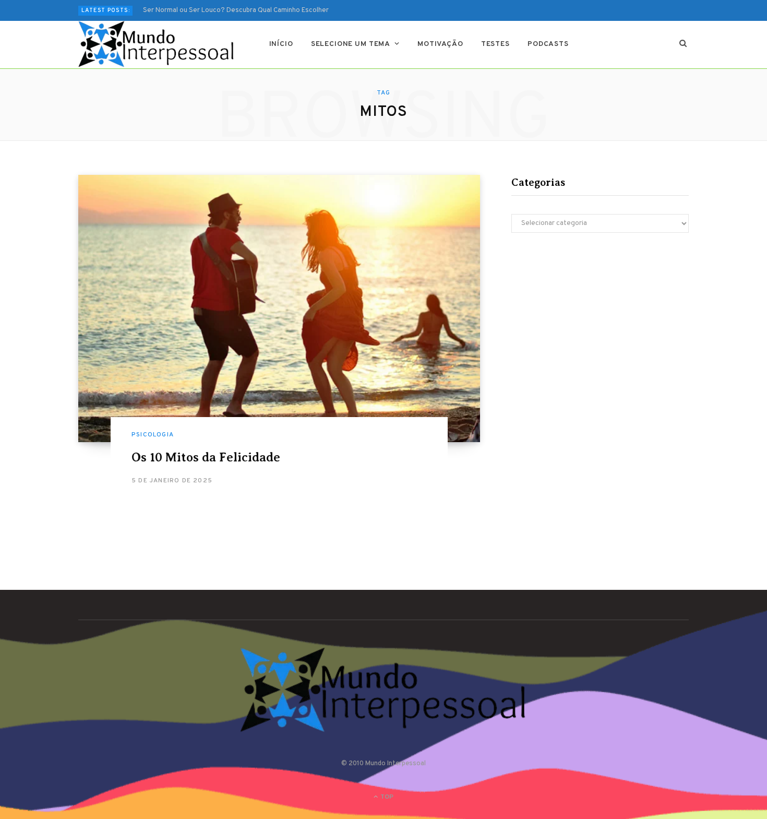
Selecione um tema (350, 44)
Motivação (440, 44)
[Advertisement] (600, 332)
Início (281, 44)
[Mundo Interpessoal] (156, 44)
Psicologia (152, 435)
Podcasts (548, 44)
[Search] (683, 44)
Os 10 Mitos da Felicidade (205, 457)
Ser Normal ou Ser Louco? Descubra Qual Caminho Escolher (236, 10)
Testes (495, 44)
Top (386, 797)
